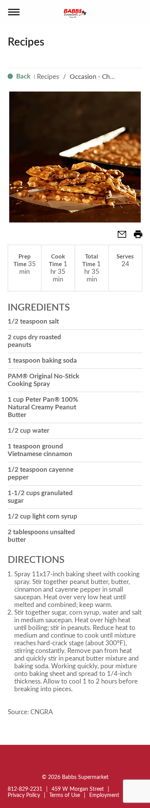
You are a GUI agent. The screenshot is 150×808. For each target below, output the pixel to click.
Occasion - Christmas (100, 77)
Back (22, 76)
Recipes (48, 77)
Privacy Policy (24, 795)
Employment (104, 795)
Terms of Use (64, 795)
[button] (119, 237)
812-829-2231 (25, 789)
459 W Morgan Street (78, 789)
